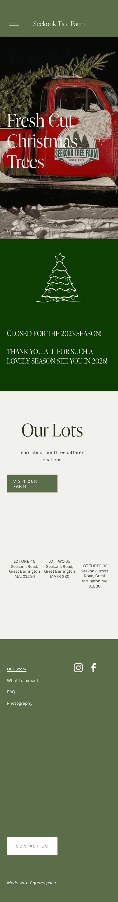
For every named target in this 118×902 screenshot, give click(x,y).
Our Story (16, 669)
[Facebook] (93, 668)
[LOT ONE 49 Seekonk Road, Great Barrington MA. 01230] (24, 545)
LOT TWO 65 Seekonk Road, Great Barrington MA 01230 (59, 569)
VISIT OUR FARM (25, 484)
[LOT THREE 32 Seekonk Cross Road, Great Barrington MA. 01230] (94, 547)
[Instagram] (78, 668)
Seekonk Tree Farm (59, 23)
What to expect (22, 680)
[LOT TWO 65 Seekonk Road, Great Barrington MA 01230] (59, 545)
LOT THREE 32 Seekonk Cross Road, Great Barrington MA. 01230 (94, 575)
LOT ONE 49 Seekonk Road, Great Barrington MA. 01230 (24, 569)
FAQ (11, 691)
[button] (100, 529)
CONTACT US (32, 846)
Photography (20, 703)
